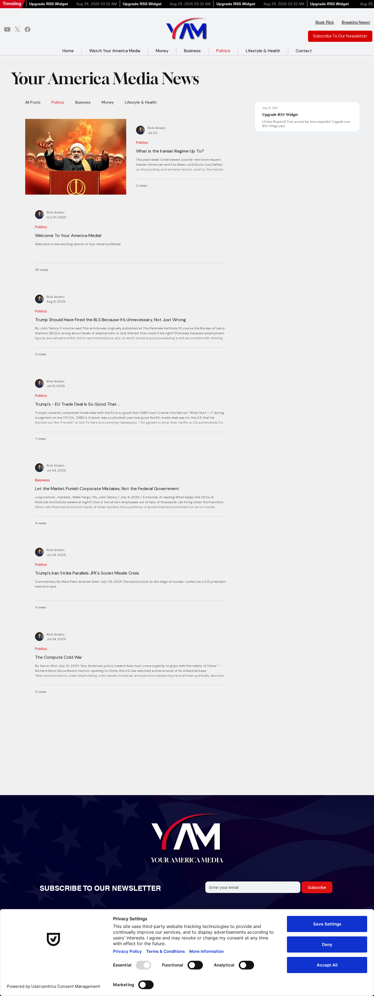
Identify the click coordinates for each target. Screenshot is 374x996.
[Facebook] (27, 29)
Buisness (83, 102)
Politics (57, 102)
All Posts (33, 102)
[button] (340, 36)
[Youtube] (7, 29)
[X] (17, 29)
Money (108, 102)
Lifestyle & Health (141, 102)
